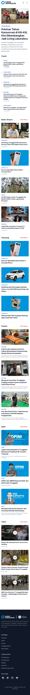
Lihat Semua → (24, 119)
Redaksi (3, 663)
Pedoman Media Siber (7, 668)
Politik (3, 640)
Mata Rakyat (4, 648)
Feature (3, 643)
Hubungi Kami (5, 660)
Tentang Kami (5, 657)
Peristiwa (3, 638)
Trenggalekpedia (6, 646)
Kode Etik (3, 665)
